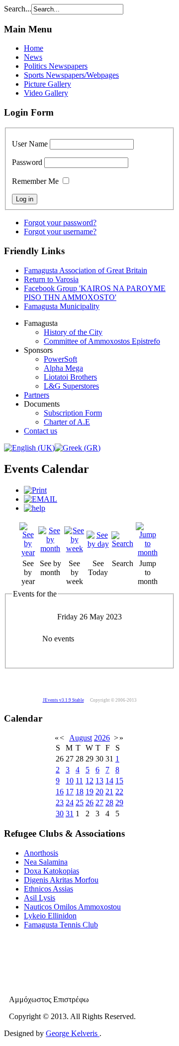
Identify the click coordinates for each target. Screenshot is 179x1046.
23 (60, 802)
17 (70, 791)
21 (109, 791)
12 (89, 780)
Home (33, 48)
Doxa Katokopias (51, 871)
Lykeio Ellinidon (50, 915)
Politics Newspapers (56, 66)
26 (89, 802)
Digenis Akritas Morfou (61, 880)
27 (99, 802)
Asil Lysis (39, 898)
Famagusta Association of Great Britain (85, 270)
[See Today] (98, 544)
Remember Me (35, 181)
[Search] (122, 543)
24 (70, 802)
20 (99, 791)
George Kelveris (72, 1033)
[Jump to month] (148, 552)
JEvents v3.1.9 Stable (63, 700)
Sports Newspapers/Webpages (71, 75)
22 (119, 791)
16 (60, 791)
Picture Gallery (47, 84)
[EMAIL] (40, 499)
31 (70, 813)
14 (109, 780)
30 (60, 813)
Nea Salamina (46, 862)
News (33, 57)
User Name (30, 144)
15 (119, 780)
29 (119, 802)
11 (79, 780)
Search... (17, 8)
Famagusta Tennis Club (61, 924)
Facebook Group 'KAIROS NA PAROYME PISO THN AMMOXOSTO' (95, 292)
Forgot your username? (60, 231)
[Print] (35, 490)
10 (70, 780)
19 (89, 791)
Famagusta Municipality (61, 306)
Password (27, 162)
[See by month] (50, 548)
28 (109, 802)
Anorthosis (41, 853)
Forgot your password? (60, 222)
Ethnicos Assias (48, 889)
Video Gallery (46, 93)
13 (99, 780)
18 (80, 791)
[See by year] (27, 552)
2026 (102, 738)
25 (80, 802)
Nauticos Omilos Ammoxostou (72, 906)
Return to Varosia (51, 279)
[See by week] (74, 548)
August (80, 738)
